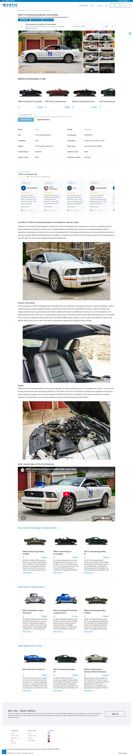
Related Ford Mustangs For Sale (31, 79)
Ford (37, 10)
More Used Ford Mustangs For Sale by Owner (37, 528)
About (92, 5)
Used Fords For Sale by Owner (31, 587)
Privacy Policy (123, 753)
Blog (106, 5)
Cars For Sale (32, 10)
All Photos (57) (107, 68)
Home (26, 10)
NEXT (107, 26)
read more (25, 207)
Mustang (42, 10)
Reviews (99, 5)
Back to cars (21, 10)
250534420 (47, 10)
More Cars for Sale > (31, 28)
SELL (115, 5)
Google (31, 210)
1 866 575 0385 (9, 1)
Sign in (125, 5)
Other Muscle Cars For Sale (29, 646)
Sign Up (115, 714)
